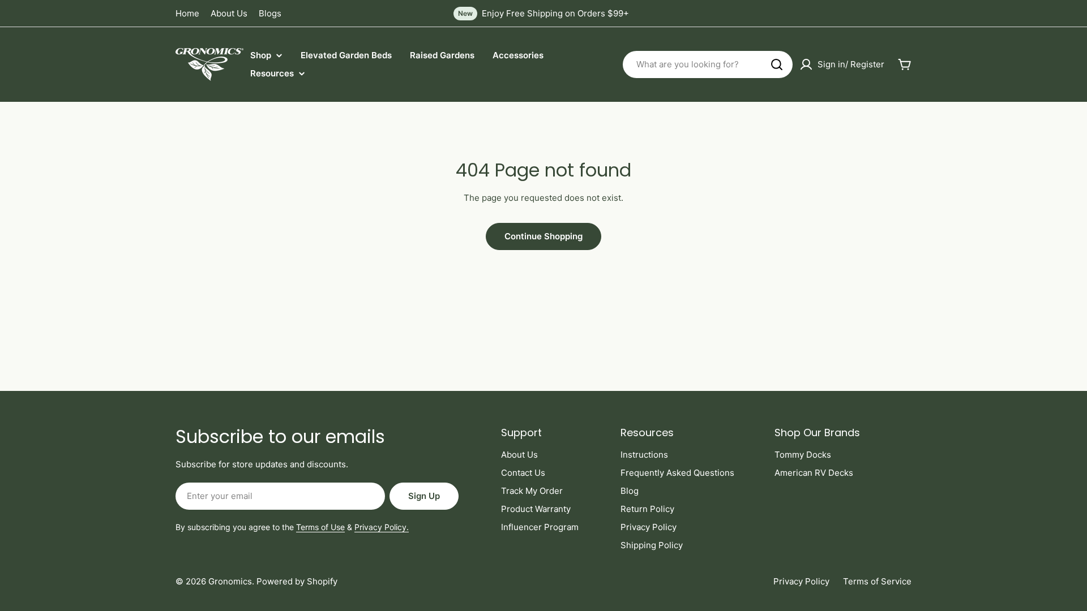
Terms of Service (877, 581)
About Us (229, 13)
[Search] (777, 64)
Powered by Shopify (296, 581)
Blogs (270, 13)
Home (187, 13)
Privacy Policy (801, 581)
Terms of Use (320, 527)
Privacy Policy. (381, 527)
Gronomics (230, 581)
